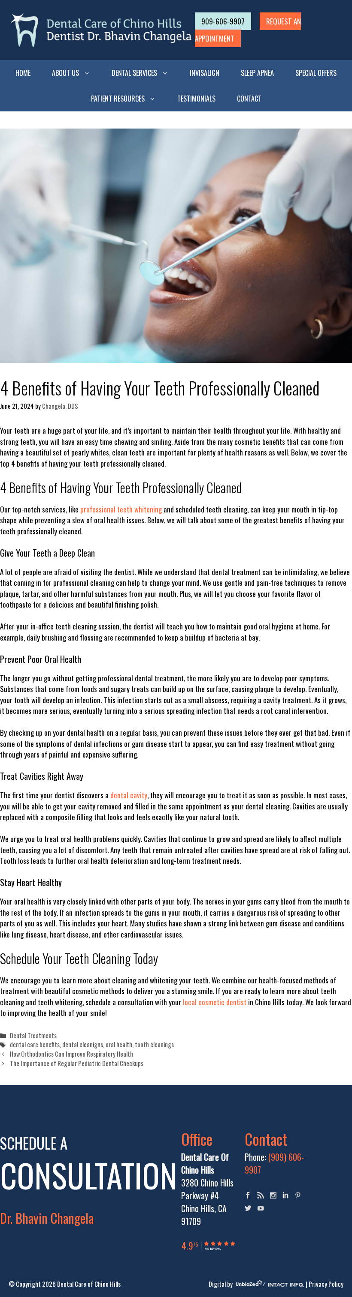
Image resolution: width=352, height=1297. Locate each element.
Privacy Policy (326, 1283)
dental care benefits (35, 1044)
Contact (249, 98)
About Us (65, 73)
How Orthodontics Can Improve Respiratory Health (71, 1053)
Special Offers (316, 73)
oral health (119, 1044)
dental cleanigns (82, 1044)
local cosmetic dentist (214, 1002)
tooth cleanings (154, 1044)
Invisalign (204, 73)
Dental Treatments (33, 1035)
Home (22, 73)
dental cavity (128, 795)
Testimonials (196, 98)
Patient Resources (118, 98)
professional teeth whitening (121, 509)
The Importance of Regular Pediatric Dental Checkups (76, 1063)
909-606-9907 (223, 21)
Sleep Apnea (257, 73)
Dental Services (134, 73)
